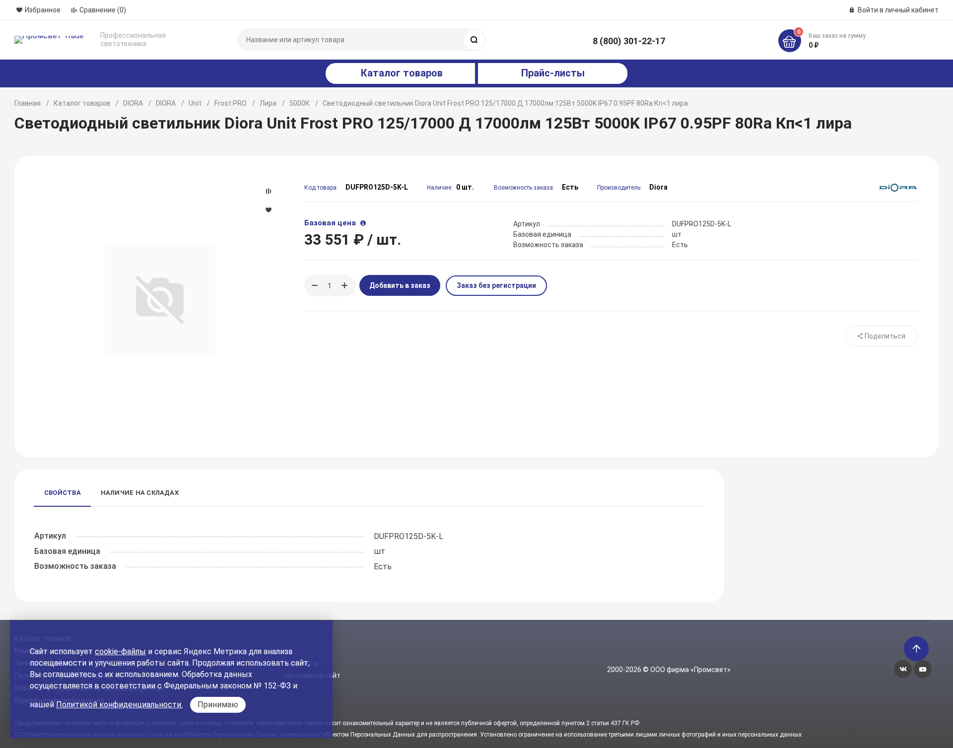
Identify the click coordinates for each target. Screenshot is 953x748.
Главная (27, 103)
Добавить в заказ (399, 285)
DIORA (133, 103)
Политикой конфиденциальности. (119, 704)
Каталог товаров (82, 103)
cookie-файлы (120, 651)
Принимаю (218, 704)
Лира (268, 103)
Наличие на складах (140, 492)
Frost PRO (230, 103)
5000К (299, 103)
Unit (195, 103)
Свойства (62, 492)
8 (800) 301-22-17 (629, 41)
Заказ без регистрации (496, 285)
